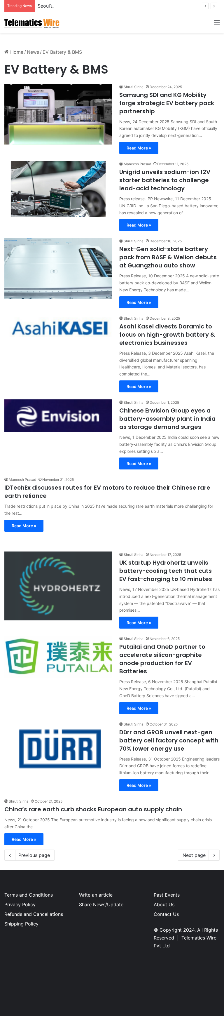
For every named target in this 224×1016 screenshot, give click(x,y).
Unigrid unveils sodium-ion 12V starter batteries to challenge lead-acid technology (164, 180)
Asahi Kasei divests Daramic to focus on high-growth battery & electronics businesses (167, 334)
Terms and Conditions (28, 895)
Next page (194, 855)
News (33, 52)
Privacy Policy (20, 904)
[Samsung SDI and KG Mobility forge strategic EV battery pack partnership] (58, 114)
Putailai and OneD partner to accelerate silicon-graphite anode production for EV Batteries (162, 659)
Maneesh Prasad (137, 164)
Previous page (34, 855)
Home (16, 52)
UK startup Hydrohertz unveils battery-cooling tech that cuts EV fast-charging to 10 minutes (165, 571)
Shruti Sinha (134, 87)
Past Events (167, 895)
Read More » (139, 147)
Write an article (96, 895)
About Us (164, 904)
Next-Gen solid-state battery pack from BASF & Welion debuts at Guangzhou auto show (168, 257)
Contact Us (166, 914)
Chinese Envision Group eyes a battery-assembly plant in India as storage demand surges (167, 418)
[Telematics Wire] (32, 22)
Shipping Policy (21, 924)
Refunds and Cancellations (33, 914)
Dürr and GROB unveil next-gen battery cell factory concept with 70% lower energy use (168, 740)
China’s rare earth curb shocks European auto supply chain (93, 809)
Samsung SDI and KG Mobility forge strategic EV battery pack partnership (166, 103)
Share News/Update (101, 904)
